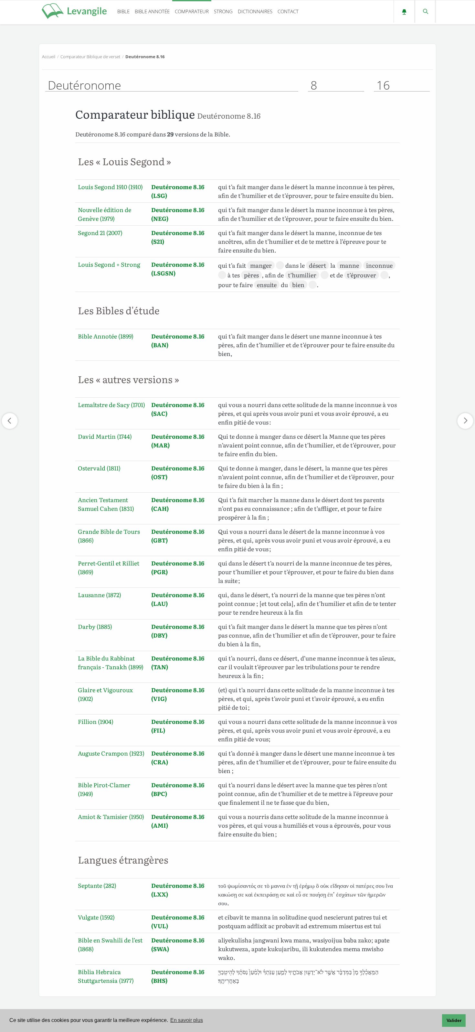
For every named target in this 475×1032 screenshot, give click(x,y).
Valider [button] (454, 1020)
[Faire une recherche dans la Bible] (425, 11)
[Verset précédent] (10, 421)
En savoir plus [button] (186, 1020)
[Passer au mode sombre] (404, 11)
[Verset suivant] (465, 421)
